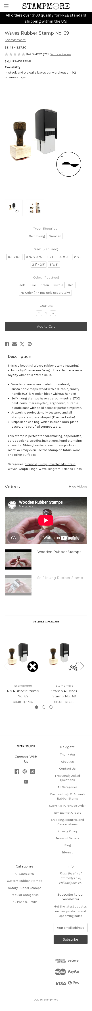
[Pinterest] (29, 344)
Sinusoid (31, 464)
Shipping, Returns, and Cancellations (67, 822)
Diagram (54, 469)
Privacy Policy (67, 831)
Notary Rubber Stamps (25, 888)
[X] (22, 344)
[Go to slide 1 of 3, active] (36, 707)
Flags (33, 469)
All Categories (67, 787)
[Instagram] (32, 771)
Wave (42, 469)
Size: (46, 249)
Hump (42, 464)
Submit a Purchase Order (67, 806)
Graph (23, 469)
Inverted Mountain (61, 464)
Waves (12, 469)
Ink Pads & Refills (25, 902)
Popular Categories (25, 895)
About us (67, 762)
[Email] (14, 344)
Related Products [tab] (46, 622)
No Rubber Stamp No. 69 (23, 693)
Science (67, 469)
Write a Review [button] (60, 54)
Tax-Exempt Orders (67, 813)
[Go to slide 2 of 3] (43, 707)
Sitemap (67, 852)
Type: (46, 228)
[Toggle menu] (6, 6)
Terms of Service (67, 838)
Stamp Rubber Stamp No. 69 (64, 693)
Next (81, 665)
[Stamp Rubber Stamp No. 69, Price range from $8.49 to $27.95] (64, 657)
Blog (67, 845)
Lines (78, 469)
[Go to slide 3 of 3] (50, 707)
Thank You (67, 754)
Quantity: (46, 305)
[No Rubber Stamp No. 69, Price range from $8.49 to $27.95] (23, 657)
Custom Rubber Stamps (24, 881)
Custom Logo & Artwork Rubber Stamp (67, 796)
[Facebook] (7, 344)
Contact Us (67, 768)
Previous (5, 665)
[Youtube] (26, 782)
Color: (46, 277)
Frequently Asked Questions (67, 778)
